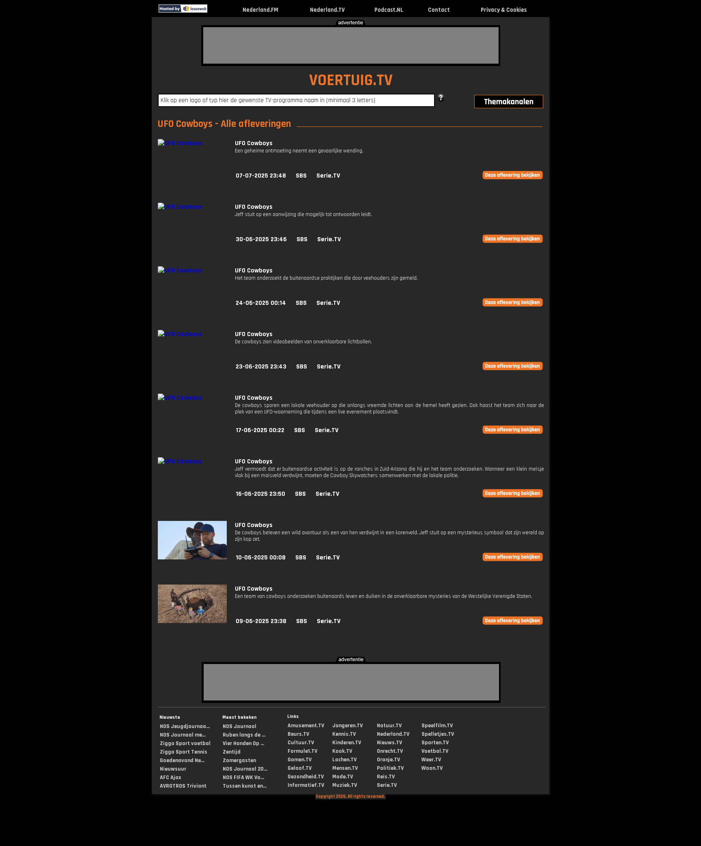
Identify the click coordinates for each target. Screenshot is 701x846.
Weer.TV (431, 759)
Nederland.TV (327, 10)
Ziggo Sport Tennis (183, 752)
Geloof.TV (300, 768)
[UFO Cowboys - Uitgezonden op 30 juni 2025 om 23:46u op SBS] (180, 207)
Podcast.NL (388, 10)
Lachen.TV (344, 759)
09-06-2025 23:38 (261, 621)
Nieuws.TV (389, 742)
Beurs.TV (298, 734)
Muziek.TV (344, 785)
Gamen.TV (300, 759)
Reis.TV (386, 776)
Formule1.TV (302, 751)
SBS (301, 175)
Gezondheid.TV (306, 776)
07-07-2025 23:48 (261, 175)
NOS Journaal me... (183, 735)
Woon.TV (432, 768)
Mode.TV (342, 776)
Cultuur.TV (301, 742)
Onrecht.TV (390, 751)
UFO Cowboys (254, 143)
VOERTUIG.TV (351, 80)
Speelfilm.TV (437, 725)
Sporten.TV (435, 742)
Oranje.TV (388, 759)
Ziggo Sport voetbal (185, 743)
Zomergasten (239, 760)
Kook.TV (342, 751)
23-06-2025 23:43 (261, 366)
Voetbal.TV (434, 751)
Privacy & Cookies (504, 10)
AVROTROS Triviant (183, 786)
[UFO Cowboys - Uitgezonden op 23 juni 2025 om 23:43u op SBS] (180, 334)
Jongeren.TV (347, 725)
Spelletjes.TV (437, 734)
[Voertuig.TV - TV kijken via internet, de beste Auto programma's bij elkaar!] (214, 10)
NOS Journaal (239, 726)
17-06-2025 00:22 (260, 430)
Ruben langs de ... (244, 735)
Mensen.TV (345, 768)
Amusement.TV (306, 725)
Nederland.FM (260, 10)
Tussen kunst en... (245, 786)
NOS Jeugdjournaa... (185, 726)
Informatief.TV (306, 785)
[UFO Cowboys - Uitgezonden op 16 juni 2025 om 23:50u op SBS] (180, 461)
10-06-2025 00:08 (261, 557)
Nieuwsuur (173, 769)
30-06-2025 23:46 (261, 239)
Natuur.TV (389, 725)
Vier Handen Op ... (243, 743)
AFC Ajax (170, 777)
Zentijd (232, 752)
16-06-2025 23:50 (260, 494)
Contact (439, 10)
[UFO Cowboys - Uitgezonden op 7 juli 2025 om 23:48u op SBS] (180, 143)
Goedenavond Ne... (182, 760)
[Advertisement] (351, 45)
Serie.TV (328, 175)
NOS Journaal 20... (245, 769)
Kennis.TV (344, 734)
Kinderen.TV (346, 742)
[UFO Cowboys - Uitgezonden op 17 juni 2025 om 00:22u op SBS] (180, 398)
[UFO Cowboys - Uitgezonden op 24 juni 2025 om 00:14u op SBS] (180, 270)
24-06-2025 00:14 (261, 303)
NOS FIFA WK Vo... (243, 777)
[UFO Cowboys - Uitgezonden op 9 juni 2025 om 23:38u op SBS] (192, 621)
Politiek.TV (390, 768)
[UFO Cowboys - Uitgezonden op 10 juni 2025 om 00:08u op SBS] (192, 557)
